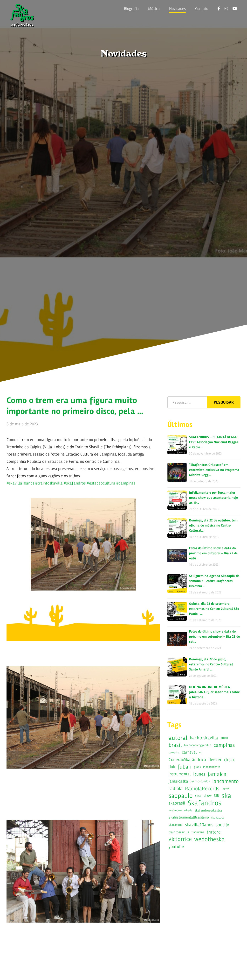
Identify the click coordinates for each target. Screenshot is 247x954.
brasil (175, 745)
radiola (176, 788)
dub (172, 766)
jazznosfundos (200, 781)
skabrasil (177, 803)
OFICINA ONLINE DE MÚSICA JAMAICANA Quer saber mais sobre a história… (214, 692)
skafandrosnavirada (180, 810)
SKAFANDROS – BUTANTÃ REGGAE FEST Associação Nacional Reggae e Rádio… (214, 442)
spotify (222, 824)
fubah (185, 767)
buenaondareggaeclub (197, 745)
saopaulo (181, 796)
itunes (199, 774)
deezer (215, 759)
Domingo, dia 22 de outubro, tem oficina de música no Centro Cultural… (213, 525)
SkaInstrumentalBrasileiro (189, 817)
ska (226, 796)
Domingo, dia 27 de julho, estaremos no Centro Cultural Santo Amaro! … (211, 664)
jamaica (217, 774)
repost (225, 788)
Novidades (177, 9)
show (208, 796)
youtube (176, 846)
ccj (200, 752)
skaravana (176, 824)
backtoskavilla (204, 737)
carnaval (189, 752)
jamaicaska (178, 781)
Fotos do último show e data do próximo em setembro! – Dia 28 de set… (214, 636)
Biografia (131, 9)
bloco (224, 738)
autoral (178, 738)
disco (229, 759)
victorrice (180, 839)
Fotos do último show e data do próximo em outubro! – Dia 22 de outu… (213, 553)
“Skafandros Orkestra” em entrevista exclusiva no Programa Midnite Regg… (214, 470)
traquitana (198, 832)
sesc (198, 795)
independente (211, 767)
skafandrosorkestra (208, 810)
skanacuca (217, 817)
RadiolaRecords (202, 788)
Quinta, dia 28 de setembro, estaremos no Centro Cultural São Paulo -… (214, 609)
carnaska (174, 752)
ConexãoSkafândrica (187, 759)
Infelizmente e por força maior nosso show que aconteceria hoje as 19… (213, 498)
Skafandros (204, 803)
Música (154, 9)
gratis (197, 767)
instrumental (180, 774)
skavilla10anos (199, 824)
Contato (201, 9)
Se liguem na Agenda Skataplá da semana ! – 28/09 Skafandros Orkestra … (214, 581)
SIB (216, 796)
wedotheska (209, 839)
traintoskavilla (179, 832)
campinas (224, 745)
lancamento (225, 781)
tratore (214, 832)
